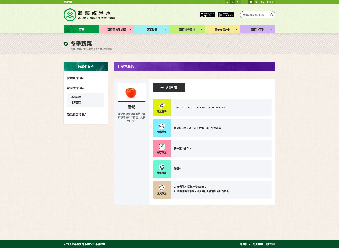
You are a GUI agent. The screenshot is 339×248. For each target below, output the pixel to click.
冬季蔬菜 (107, 49)
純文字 (270, 2)
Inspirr (17, 246)
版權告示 (245, 244)
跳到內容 (68, 2)
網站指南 (270, 244)
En (262, 2)
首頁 (73, 49)
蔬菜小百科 (82, 49)
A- (227, 2)
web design (5, 246)
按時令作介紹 (95, 49)
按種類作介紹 (75, 78)
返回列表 (171, 87)
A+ (238, 2)
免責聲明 (258, 244)
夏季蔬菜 (76, 102)
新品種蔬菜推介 (77, 114)
